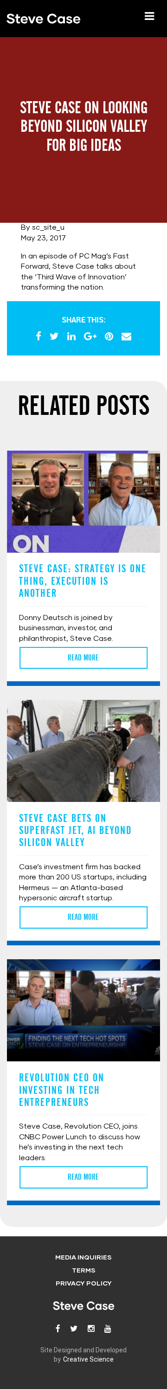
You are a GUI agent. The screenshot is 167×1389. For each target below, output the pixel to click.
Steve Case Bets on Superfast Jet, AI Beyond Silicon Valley (75, 830)
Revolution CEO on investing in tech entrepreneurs (61, 1090)
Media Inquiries (83, 1257)
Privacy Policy (84, 1283)
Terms (84, 1270)
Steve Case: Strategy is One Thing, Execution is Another (83, 581)
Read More (83, 657)
